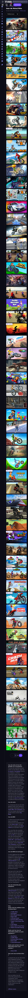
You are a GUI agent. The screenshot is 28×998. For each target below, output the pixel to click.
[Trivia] (2, 61)
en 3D (13, 835)
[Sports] (2, 54)
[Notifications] (10, 4)
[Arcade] (2, 29)
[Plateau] (2, 46)
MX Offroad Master (14, 859)
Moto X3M (15, 824)
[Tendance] (2, 14)
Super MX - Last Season (14, 839)
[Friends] (2, 4)
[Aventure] (2, 32)
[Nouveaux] (2, 11)
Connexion (17, 5)
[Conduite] (2, 39)
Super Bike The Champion (15, 809)
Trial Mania (14, 924)
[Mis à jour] (2, 16)
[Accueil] (2, 6)
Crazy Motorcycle (16, 942)
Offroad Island (12, 891)
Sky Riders (14, 913)
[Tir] (2, 58)
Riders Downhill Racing (17, 927)
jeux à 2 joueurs (19, 798)
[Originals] (2, 19)
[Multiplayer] (2, 21)
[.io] (2, 42)
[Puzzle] (2, 49)
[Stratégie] (2, 56)
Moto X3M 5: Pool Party (17, 926)
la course (11, 771)
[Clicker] (2, 37)
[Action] (2, 27)
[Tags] (2, 64)
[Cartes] (2, 34)
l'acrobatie (17, 771)
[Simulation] (2, 51)
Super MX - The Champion (16, 843)
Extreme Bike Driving (17, 919)
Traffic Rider (14, 912)
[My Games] (6, 4)
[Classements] (2, 23)
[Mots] (2, 44)
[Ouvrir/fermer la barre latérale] (2, 1)
